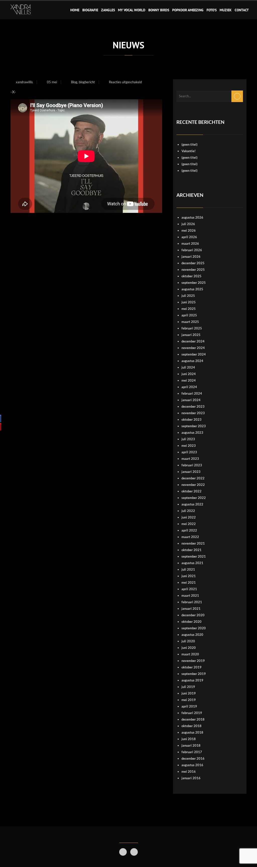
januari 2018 (191, 745)
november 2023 (193, 413)
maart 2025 (190, 322)
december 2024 (193, 341)
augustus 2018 (192, 732)
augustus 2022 (192, 504)
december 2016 (193, 758)
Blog (74, 82)
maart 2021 (190, 595)
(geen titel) (189, 144)
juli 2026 (188, 224)
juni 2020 (188, 648)
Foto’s (212, 10)
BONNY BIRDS (158, 10)
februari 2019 (191, 713)
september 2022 (193, 498)
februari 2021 (191, 602)
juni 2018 (188, 739)
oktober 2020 (191, 622)
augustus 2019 (192, 680)
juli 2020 (188, 641)
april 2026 (189, 237)
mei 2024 (188, 380)
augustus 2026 (192, 217)
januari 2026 (191, 256)
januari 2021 (191, 608)
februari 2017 (191, 752)
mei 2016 (188, 771)
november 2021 (193, 543)
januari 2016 (191, 778)
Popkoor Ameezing (188, 10)
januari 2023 (191, 472)
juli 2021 (188, 569)
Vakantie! (188, 151)
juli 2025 (188, 296)
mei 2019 (188, 700)
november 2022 (193, 485)
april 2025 (189, 315)
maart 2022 (190, 537)
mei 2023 (188, 446)
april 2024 (189, 387)
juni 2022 (188, 517)
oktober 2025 (191, 276)
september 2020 (193, 628)
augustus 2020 (192, 635)
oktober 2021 (191, 550)
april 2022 (189, 530)
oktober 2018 (191, 726)
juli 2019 (188, 687)
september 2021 (193, 556)
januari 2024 (191, 400)
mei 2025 (188, 309)
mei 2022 (188, 524)
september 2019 (193, 674)
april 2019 (189, 706)
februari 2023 (191, 465)
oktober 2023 (191, 419)
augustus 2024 (192, 361)
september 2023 (193, 426)
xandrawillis (24, 82)
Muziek (226, 10)
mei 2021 (188, 582)
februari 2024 (191, 393)
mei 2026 (188, 230)
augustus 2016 (192, 765)
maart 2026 (190, 243)
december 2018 (193, 719)
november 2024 (193, 348)
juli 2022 (188, 511)
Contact (242, 10)
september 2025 (193, 283)
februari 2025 (191, 328)
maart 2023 (190, 459)
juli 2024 (188, 367)
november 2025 (193, 270)
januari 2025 (191, 335)
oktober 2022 (191, 491)
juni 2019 (188, 693)
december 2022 (193, 478)
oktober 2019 (191, 667)
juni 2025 (188, 302)
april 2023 (189, 452)
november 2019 (193, 661)
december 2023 (193, 406)
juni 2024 (188, 374)
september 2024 (193, 354)
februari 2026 (191, 250)
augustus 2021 (192, 563)
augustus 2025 (192, 289)
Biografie (90, 10)
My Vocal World (131, 10)
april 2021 (189, 589)
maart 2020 (190, 654)
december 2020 (193, 615)
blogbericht (87, 82)
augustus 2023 (192, 432)
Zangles (108, 10)
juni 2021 (188, 576)
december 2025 (193, 263)
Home (74, 10)
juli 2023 (188, 439)
